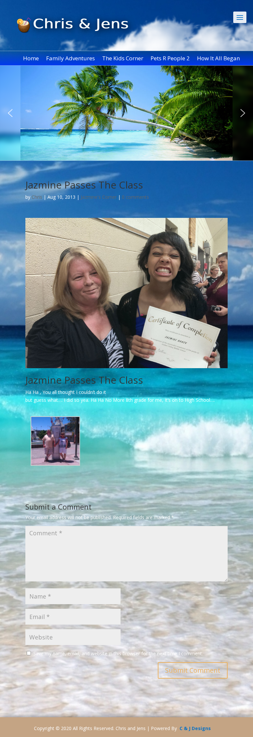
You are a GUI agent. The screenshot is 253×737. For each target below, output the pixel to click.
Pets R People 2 (170, 59)
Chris (37, 197)
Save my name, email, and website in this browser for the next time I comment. (118, 653)
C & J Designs (195, 728)
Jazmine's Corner (99, 197)
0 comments (135, 197)
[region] (126, 113)
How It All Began (218, 59)
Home (31, 59)
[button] (10, 113)
